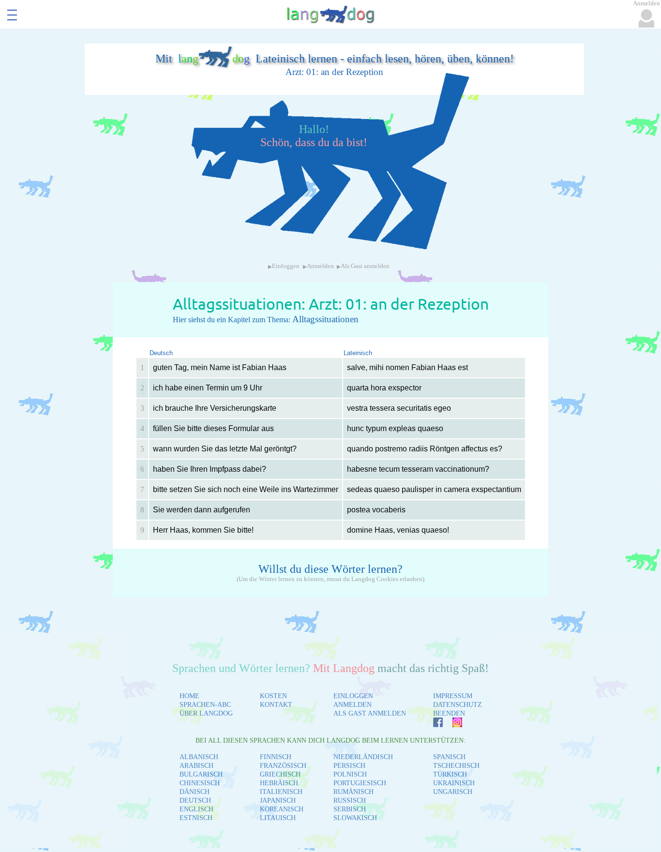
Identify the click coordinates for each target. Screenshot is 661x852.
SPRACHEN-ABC (205, 704)
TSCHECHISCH (456, 765)
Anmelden (320, 266)
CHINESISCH (200, 783)
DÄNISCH (195, 791)
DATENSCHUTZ (457, 704)
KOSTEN (273, 696)
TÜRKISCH (450, 774)
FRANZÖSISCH (283, 765)
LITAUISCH (278, 818)
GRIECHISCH (280, 774)
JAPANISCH (278, 800)
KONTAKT (276, 704)
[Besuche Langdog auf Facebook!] (433, 724)
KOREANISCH (281, 809)
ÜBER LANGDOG (206, 713)
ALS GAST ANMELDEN (369, 713)
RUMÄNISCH (353, 791)
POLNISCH (350, 774)
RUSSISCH (349, 800)
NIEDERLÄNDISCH (363, 757)
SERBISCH (349, 809)
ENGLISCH (196, 809)
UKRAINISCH (454, 783)
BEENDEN (449, 713)
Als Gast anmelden (365, 266)
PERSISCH (349, 765)
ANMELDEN (352, 704)
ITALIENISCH (281, 791)
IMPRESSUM (452, 696)
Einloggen (286, 266)
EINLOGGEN (353, 696)
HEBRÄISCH (279, 783)
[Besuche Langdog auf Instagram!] (452, 724)
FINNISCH (275, 757)
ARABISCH (196, 765)
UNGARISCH (452, 791)
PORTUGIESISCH (359, 783)
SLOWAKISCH (355, 818)
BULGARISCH (201, 774)
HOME (189, 696)
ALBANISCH (199, 757)
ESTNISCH (196, 818)
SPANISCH (449, 757)
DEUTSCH (195, 800)
